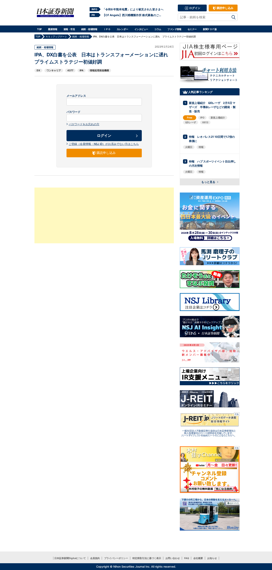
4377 (70, 70)
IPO (202, 117)
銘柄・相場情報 (89, 29)
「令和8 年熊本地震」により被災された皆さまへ (133, 9)
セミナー (192, 29)
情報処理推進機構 (99, 70)
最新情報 (52, 29)
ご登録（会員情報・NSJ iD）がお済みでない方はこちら (104, 144)
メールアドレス (76, 95)
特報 (201, 147)
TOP (39, 29)
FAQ (186, 558)
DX (38, 70)
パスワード (73, 111)
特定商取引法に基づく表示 (146, 558)
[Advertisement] (104, 215)
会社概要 (198, 558)
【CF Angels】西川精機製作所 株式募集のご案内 (133, 15)
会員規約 (95, 558)
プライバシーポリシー (116, 558)
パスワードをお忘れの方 (84, 124)
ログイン (194, 8)
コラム (157, 29)
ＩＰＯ (107, 29)
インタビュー (141, 29)
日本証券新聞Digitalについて (70, 558)
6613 (205, 122)
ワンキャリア (54, 70)
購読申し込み (224, 8)
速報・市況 (69, 29)
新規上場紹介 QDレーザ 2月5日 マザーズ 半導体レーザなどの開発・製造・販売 (212, 107)
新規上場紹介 (218, 117)
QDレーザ (190, 122)
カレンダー (122, 29)
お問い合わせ (172, 558)
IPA (81, 70)
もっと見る (208, 182)
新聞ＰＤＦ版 (210, 29)
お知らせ (212, 558)
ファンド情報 (174, 29)
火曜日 (188, 147)
